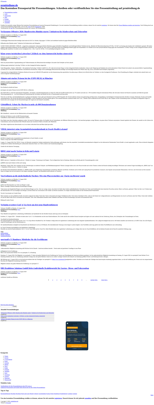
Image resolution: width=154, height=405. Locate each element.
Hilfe (5, 17)
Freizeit (6, 357)
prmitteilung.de (9, 5)
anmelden (88, 398)
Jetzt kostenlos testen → (77, 346)
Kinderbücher (63, 393)
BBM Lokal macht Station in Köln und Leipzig (20, 151)
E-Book (36, 393)
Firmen (6, 356)
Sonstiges (6, 371)
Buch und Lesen (25, 393)
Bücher (32, 393)
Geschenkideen (42, 393)
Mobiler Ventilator (5, 234)
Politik (6, 368)
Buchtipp (13, 393)
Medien (6, 364)
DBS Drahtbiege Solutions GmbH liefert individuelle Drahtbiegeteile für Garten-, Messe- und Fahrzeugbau (45, 268)
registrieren (104, 25)
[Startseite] (3, 1)
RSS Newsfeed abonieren (7, 304)
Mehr (152, 395)
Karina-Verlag (50, 393)
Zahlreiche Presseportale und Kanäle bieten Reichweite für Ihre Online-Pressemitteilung (23, 387)
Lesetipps (70, 393)
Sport (5, 373)
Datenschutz (7, 15)
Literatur (6, 363)
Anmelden (7, 22)
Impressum (7, 21)
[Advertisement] (49, 293)
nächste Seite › (94, 280)
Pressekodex (38, 26)
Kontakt (6, 19)
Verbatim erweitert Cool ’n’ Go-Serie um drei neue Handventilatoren (29, 205)
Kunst (6, 361)
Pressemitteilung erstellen (10, 12)
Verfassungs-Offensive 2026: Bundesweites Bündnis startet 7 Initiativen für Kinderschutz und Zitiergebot (44, 31)
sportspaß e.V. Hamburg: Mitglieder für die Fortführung (24, 239)
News (18, 36)
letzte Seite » (104, 280)
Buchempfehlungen (6, 393)
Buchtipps (18, 393)
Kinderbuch (57, 393)
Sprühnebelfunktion (6, 236)
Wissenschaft (7, 380)
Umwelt (6, 376)
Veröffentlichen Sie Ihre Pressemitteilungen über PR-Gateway (16, 386)
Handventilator (4, 233)
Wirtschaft (7, 378)
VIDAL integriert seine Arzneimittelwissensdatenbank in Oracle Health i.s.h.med (34, 129)
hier (12, 28)
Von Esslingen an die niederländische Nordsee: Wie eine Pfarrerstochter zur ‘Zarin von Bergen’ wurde (43, 176)
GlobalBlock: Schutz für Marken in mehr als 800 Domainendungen (28, 104)
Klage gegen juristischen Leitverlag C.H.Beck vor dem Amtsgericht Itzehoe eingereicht (36, 54)
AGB (5, 14)
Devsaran (8, 402)
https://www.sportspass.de (59, 259)
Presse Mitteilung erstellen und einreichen (129, 25)
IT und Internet (8, 359)
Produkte (6, 369)
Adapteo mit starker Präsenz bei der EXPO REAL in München (27, 78)
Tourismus (7, 374)
